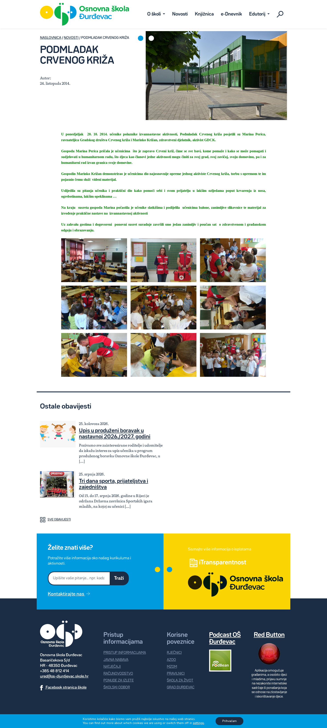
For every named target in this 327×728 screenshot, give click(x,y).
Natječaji (112, 666)
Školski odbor (116, 687)
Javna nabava (115, 660)
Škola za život (180, 680)
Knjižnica (204, 14)
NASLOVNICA (50, 38)
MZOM (172, 666)
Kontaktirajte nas (66, 594)
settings (198, 723)
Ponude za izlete (118, 680)
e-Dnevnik (231, 14)
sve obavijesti (59, 519)
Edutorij (257, 14)
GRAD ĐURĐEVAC (180, 687)
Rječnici (174, 652)
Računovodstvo (118, 673)
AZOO (171, 660)
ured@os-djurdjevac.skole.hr (64, 676)
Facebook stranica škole (66, 687)
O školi (154, 14)
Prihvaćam (229, 721)
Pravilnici (176, 673)
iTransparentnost (222, 563)
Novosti (180, 14)
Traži (119, 578)
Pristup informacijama (124, 652)
